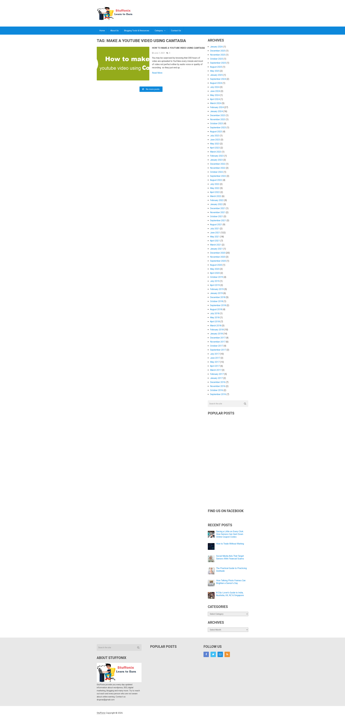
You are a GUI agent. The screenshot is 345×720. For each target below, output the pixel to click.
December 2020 (217, 253)
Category (159, 30)
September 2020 (218, 261)
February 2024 (217, 107)
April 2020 (215, 273)
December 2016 (217, 382)
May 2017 (215, 362)
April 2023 (215, 147)
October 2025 (216, 59)
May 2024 (215, 95)
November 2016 (217, 386)
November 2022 (217, 168)
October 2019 (216, 277)
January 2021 (216, 249)
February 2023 (217, 156)
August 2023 (216, 131)
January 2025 (216, 75)
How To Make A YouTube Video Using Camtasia (178, 48)
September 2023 (218, 127)
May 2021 (215, 236)
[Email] (220, 654)
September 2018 (218, 305)
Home (102, 30)
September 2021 (218, 220)
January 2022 (216, 204)
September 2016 (218, 394)
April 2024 (215, 99)
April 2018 (215, 321)
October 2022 (216, 172)
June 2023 (215, 139)
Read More (157, 73)
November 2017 (217, 341)
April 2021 (215, 240)
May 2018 (215, 317)
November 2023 (217, 119)
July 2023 (214, 135)
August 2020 (216, 265)
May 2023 (215, 143)
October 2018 (216, 301)
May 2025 (215, 71)
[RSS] (227, 654)
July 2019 (214, 281)
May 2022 (215, 188)
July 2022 (214, 184)
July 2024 (214, 87)
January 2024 (216, 111)
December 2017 (217, 337)
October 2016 (216, 390)
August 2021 (216, 224)
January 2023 (216, 160)
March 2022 (215, 196)
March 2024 (215, 103)
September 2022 (218, 176)
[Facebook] (206, 654)
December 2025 (217, 50)
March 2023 (215, 151)
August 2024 (216, 83)
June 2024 (215, 91)
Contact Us (176, 30)
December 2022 (217, 164)
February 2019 (217, 289)
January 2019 (216, 293)
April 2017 (215, 366)
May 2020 (215, 269)
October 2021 (216, 216)
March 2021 (215, 244)
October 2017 (216, 346)
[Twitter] (213, 654)
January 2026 (216, 46)
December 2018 (217, 297)
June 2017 (215, 358)
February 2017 (217, 374)
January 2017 (216, 378)
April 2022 (215, 192)
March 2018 (215, 325)
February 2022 (217, 200)
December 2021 (217, 208)
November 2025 (217, 54)
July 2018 (214, 313)
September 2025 (218, 63)
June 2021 (215, 232)
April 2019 (215, 285)
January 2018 (216, 333)
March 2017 (215, 370)
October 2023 (216, 123)
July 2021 (214, 228)
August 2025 (216, 67)
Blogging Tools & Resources (136, 30)
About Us (114, 30)
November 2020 (217, 257)
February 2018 (217, 329)
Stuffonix (101, 713)
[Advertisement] (199, 11)
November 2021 (217, 212)
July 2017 (214, 354)
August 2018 (216, 309)
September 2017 (218, 350)
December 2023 (217, 115)
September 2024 (218, 79)
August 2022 (216, 180)
